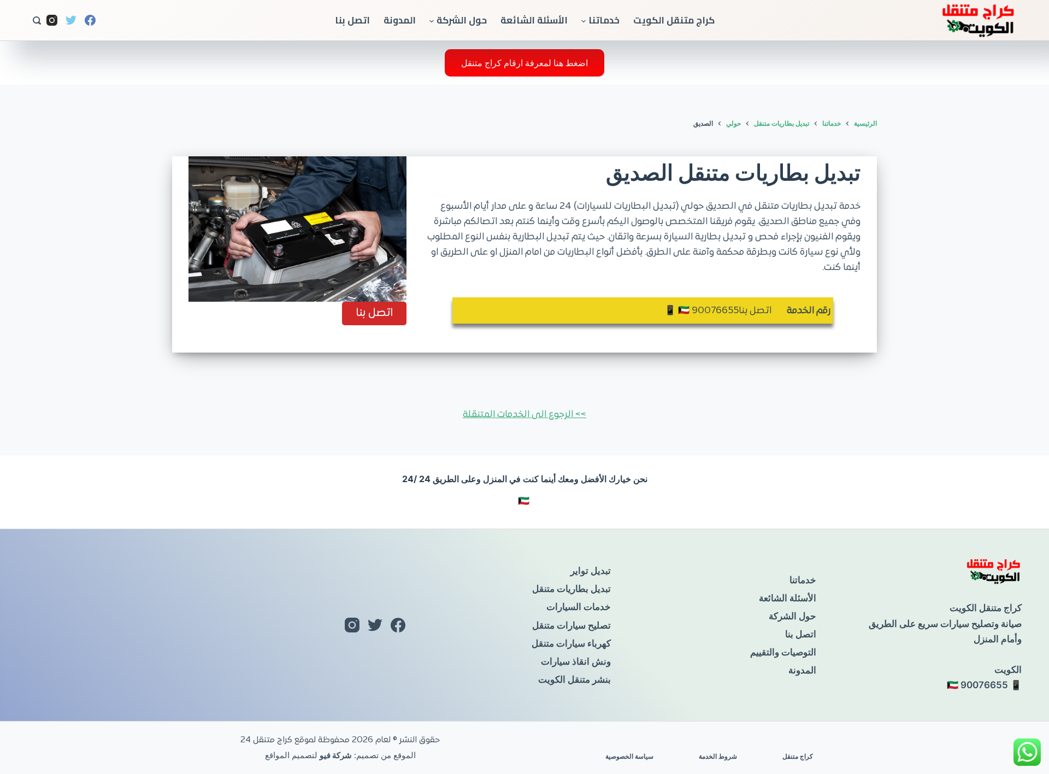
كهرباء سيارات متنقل (571, 643)
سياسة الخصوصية (629, 756)
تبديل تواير (590, 570)
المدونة (400, 20)
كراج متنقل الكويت (674, 20)
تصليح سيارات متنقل (571, 625)
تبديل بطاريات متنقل (571, 588)
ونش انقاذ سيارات (576, 661)
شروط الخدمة (718, 756)
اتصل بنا (352, 20)
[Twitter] (71, 20)
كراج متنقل (797, 756)
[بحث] (37, 20)
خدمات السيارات (578, 606)
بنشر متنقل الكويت (574, 679)
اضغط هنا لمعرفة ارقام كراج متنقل (524, 62)
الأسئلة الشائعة (534, 20)
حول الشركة (462, 20)
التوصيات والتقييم (783, 652)
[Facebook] (90, 20)
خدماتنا (604, 20)
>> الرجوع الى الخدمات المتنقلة (524, 414)
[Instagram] (51, 20)
